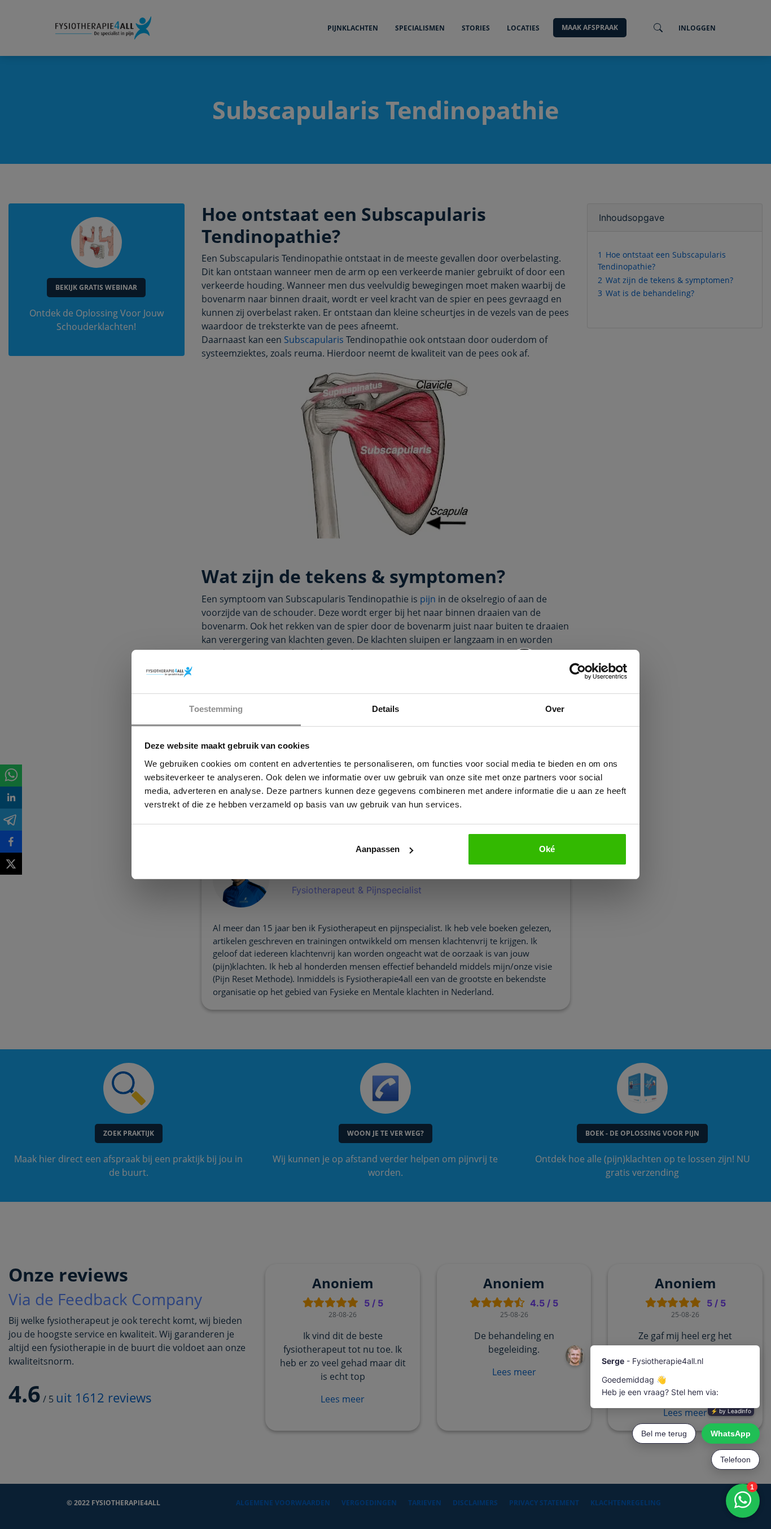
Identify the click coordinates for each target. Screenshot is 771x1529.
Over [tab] (554, 709)
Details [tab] (386, 709)
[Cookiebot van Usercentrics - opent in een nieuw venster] (577, 671)
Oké (547, 849)
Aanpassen (378, 849)
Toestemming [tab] (216, 709)
